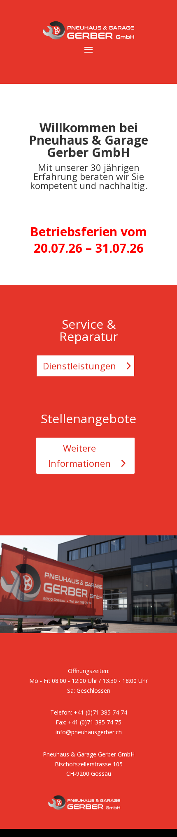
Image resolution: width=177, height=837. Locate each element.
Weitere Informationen (79, 455)
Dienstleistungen (79, 366)
